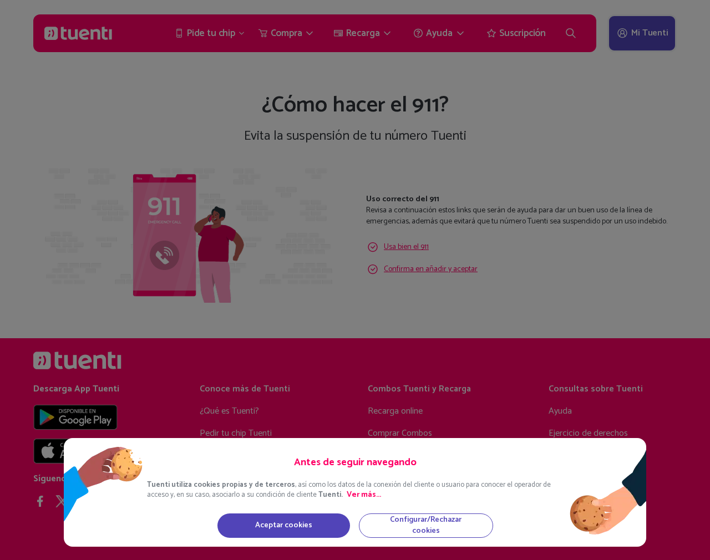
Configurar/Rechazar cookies (426, 525)
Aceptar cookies (283, 525)
